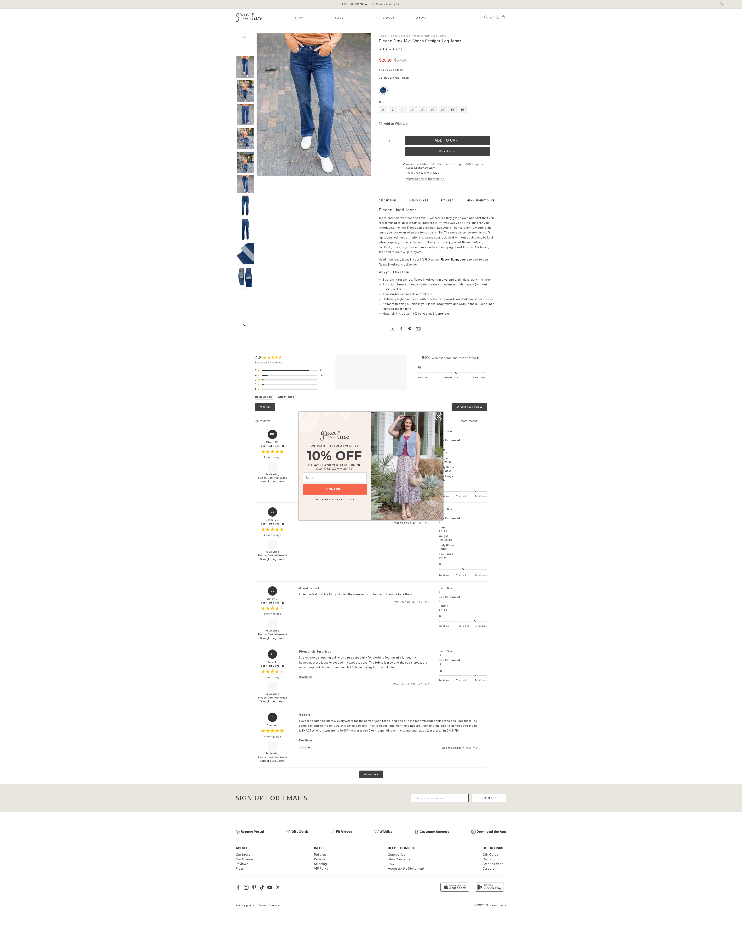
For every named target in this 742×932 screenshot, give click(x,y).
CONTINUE (334, 489)
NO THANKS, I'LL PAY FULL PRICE (335, 498)
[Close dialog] (438, 416)
